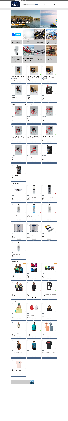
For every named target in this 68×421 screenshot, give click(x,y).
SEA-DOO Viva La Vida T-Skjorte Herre (47, 332)
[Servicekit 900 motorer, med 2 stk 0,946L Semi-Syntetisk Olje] (19, 70)
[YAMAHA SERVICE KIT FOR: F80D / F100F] (19, 130)
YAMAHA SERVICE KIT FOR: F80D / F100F (17, 136)
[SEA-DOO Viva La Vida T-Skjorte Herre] (49, 326)
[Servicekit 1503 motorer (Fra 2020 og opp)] (19, 90)
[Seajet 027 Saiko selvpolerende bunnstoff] (34, 228)
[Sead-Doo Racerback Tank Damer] (19, 345)
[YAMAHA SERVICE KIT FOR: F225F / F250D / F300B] (19, 150)
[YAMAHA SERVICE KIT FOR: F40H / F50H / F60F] (34, 111)
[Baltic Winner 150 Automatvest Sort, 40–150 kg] (49, 286)
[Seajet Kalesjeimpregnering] (49, 208)
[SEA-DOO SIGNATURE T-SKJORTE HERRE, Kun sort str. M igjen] (49, 345)
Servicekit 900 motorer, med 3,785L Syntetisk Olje (33, 76)
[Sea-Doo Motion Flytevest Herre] (49, 268)
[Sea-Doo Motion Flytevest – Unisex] (19, 268)
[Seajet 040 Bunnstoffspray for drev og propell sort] (49, 189)
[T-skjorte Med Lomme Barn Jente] (19, 364)
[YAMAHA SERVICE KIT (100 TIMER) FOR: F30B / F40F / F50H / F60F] (19, 111)
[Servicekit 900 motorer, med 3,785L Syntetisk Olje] (34, 70)
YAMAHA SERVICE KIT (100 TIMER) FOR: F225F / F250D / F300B (34, 156)
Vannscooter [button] (12, 8)
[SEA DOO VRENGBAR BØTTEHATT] (49, 308)
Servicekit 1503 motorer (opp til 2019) (47, 76)
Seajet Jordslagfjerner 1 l (15, 214)
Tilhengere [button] (27, 8)
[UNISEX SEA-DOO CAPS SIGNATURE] (19, 308)
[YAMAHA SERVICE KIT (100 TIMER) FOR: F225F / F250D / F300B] (34, 150)
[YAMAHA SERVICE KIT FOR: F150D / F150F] (34, 130)
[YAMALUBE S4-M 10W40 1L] (49, 150)
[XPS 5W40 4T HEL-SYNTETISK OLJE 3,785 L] (49, 90)
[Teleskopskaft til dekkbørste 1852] (19, 189)
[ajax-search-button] (36, 4)
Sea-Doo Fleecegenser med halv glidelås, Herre (18, 332)
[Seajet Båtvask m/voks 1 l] (34, 208)
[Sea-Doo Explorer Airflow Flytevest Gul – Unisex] (34, 286)
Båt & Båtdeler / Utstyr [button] (19, 8)
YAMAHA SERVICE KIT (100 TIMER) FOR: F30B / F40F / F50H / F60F (18, 117)
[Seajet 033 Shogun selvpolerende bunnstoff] (19, 228)
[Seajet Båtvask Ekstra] (34, 189)
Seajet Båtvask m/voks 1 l (30, 214)
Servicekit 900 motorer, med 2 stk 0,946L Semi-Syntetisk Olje (18, 77)
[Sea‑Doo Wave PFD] (34, 268)
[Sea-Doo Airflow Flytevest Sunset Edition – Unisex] (19, 286)
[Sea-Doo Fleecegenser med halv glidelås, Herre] (19, 326)
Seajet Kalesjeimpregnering (46, 214)
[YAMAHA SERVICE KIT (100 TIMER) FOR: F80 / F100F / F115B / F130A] (49, 111)
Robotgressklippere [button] (32, 8)
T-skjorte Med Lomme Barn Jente (16, 370)
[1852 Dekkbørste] (49, 228)
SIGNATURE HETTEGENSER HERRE (31, 332)
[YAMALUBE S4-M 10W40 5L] (19, 169)
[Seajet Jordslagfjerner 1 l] (19, 208)
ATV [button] (23, 8)
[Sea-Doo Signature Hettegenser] (34, 308)
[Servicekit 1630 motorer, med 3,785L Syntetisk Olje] (34, 90)
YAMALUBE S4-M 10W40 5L (15, 175)
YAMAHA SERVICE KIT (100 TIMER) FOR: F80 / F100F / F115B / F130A (49, 117)
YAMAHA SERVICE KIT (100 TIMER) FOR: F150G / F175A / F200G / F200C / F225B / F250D (49, 137)
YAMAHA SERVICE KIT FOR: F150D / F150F (32, 136)
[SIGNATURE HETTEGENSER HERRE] (34, 326)
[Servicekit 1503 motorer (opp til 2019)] (49, 70)
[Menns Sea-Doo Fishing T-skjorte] (34, 345)
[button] (14, 19)
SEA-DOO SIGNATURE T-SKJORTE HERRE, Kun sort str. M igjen (49, 351)
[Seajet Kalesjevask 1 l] (19, 247)
